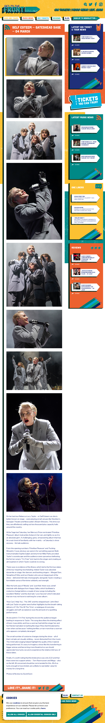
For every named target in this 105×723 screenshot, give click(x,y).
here (43, 708)
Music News (28, 18)
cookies (16, 703)
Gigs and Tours (11, 18)
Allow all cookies (16, 714)
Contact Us (77, 695)
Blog (67, 18)
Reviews (56, 18)
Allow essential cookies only (42, 714)
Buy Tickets (43, 18)
